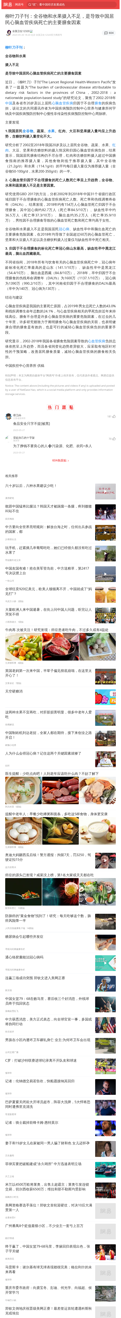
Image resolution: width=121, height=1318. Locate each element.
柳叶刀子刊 (14, 47)
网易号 (19, 4)
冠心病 (64, 229)
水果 (51, 131)
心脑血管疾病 (62, 103)
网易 (7, 4)
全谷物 (28, 131)
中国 (8, 103)
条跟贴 (59, 460)
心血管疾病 (96, 341)
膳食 (98, 103)
